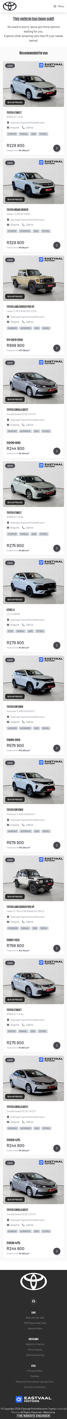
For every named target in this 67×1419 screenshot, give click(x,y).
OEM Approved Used (35, 1322)
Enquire (15, 127)
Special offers (35, 1328)
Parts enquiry (35, 1349)
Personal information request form (35, 1381)
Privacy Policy (34, 1370)
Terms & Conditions (35, 1386)
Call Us (29, 127)
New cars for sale (35, 1317)
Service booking (35, 1354)
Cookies (34, 1376)
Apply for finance (35, 1344)
